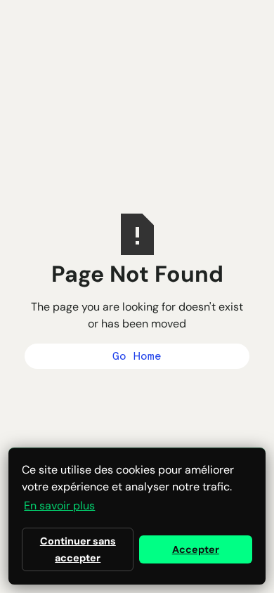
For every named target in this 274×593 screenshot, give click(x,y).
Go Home (137, 355)
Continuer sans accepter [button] (78, 549)
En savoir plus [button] (59, 505)
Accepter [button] (195, 549)
